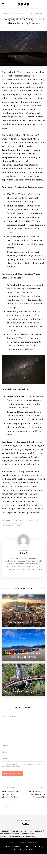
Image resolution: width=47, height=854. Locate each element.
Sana (24, 553)
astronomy (7, 520)
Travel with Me (35, 14)
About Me (17, 850)
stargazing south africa (12, 525)
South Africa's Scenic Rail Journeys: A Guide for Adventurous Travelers (10, 794)
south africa (19, 520)
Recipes (18, 847)
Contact (30, 850)
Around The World (14, 14)
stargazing (32, 520)
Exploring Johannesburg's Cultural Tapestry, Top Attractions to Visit (36, 794)
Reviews (6, 847)
